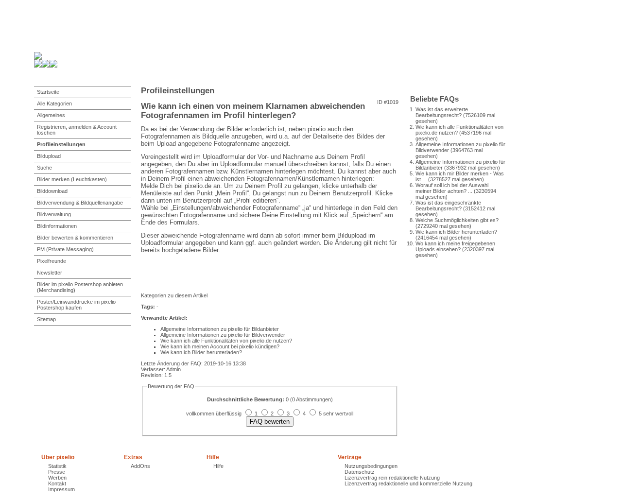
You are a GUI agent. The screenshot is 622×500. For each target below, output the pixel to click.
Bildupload (49, 156)
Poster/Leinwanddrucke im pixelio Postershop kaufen (76, 304)
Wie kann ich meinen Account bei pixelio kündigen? (219, 346)
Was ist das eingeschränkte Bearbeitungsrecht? (448, 205)
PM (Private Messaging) (65, 249)
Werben (57, 478)
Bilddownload (52, 191)
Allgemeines (51, 115)
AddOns (140, 466)
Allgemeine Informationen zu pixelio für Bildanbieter (219, 329)
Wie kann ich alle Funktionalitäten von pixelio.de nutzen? (226, 341)
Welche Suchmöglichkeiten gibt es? (457, 220)
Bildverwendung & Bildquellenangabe (80, 203)
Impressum (61, 489)
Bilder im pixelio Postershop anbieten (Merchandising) (80, 287)
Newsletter (49, 273)
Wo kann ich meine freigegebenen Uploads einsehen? (455, 246)
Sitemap (46, 319)
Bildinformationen (57, 226)
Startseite (48, 92)
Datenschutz (360, 472)
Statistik (57, 466)
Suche (44, 168)
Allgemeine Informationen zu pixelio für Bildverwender (222, 335)
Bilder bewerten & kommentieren (75, 238)
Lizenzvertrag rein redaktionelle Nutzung (392, 478)
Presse (56, 472)
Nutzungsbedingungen (371, 466)
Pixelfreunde (51, 261)
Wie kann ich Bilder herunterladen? (456, 232)
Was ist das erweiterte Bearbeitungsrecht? (441, 112)
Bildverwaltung (54, 214)
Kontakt (57, 483)
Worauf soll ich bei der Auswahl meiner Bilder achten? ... (451, 188)
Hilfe (218, 466)
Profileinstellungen (61, 144)
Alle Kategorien (54, 103)
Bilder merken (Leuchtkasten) (72, 179)
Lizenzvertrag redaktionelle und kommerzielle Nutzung (408, 483)
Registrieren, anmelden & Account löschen (77, 130)
